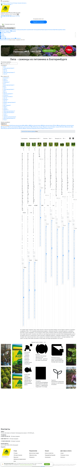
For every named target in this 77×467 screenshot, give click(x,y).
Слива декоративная (8, 68)
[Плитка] (70, 138)
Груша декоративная (8, 89)
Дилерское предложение (20, 459)
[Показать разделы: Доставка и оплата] (75, 32)
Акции (3, 38)
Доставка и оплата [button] (32, 42)
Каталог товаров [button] (9, 42)
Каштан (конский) (8, 96)
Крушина (5, 99)
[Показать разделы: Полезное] (75, 37)
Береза (5, 80)
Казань (20, 29)
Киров (23, 29)
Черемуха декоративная (9, 116)
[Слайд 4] (39, 55)
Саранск (46, 29)
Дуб (4, 66)
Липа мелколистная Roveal (56, 164)
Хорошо (47, 464)
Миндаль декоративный (9, 102)
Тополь (5, 115)
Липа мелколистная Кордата (67, 164)
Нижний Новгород (33, 29)
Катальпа (5, 95)
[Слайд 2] (37, 55)
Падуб (5, 106)
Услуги (2, 35)
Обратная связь (33, 455)
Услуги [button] (44, 42)
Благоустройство (49, 453)
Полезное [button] (53, 42)
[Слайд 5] (40, 55)
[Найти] (18, 14)
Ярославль (62, 29)
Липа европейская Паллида (33, 169)
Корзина (14, 31)
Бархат (5, 79)
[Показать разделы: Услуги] (75, 35)
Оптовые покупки (17, 3)
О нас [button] (20, 42)
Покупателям (33, 451)
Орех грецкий (7, 105)
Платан (5, 108)
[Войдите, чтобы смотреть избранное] (1, 17)
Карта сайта (43, 466)
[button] (7, 4)
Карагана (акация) (8, 93)
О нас (11, 3)
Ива (5, 69)
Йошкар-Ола (16, 29)
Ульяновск (50, 29)
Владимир (2, 29)
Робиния (5, 109)
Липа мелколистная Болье (61, 164)
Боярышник (6, 82)
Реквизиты (31, 457)
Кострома (27, 29)
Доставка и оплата (5, 3)
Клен (5, 71)
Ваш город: (7, 28)
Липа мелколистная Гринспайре (22, 171)
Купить (25, 267)
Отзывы (15, 453)
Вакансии (16, 457)
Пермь (42, 29)
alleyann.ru (6, 456)
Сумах (5, 114)
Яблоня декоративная (9, 118)
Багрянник (6, 77)
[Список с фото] (73, 138)
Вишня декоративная (8, 85)
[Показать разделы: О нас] (75, 34)
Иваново (7, 29)
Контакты (24, 3)
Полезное (3, 36)
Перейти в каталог (38, 22)
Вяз (4, 86)
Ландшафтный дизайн (50, 455)
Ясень (5, 119)
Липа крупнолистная (50, 161)
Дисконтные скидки (34, 453)
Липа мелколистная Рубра (27, 168)
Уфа (54, 29)
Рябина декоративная (9, 72)
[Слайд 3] (38, 55)
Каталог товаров (5, 31)
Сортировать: (24, 138)
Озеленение (48, 457)
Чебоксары (57, 29)
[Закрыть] (3, 26)
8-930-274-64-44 (4, 39)
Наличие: (45, 138)
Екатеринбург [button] (5, 1)
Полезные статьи (65, 455)
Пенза (39, 29)
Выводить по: (58, 138)
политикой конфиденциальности (26, 464)
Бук (4, 83)
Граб (4, 87)
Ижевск (11, 29)
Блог (15, 461)
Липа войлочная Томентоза (45, 164)
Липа (5, 73)
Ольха (5, 103)
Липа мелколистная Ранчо (73, 164)
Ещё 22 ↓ (3, 123)
